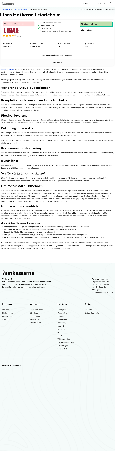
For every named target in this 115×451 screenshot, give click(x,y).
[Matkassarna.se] (8, 3)
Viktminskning (64, 339)
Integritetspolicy (92, 313)
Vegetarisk (62, 313)
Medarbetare (7, 313)
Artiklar (5, 319)
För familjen (63, 345)
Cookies (88, 310)
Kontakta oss (7, 316)
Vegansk (61, 316)
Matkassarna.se (5, 9)
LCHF (60, 336)
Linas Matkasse (7, 69)
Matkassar (99, 3)
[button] (111, 3)
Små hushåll (62, 349)
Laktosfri (61, 326)
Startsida (86, 3)
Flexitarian (62, 319)
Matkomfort (35, 319)
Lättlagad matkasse (66, 342)
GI (59, 332)
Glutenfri (61, 329)
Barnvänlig (62, 323)
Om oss (5, 310)
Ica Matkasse (35, 323)
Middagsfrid (35, 316)
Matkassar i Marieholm (19, 9)
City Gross (34, 313)
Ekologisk (62, 310)
